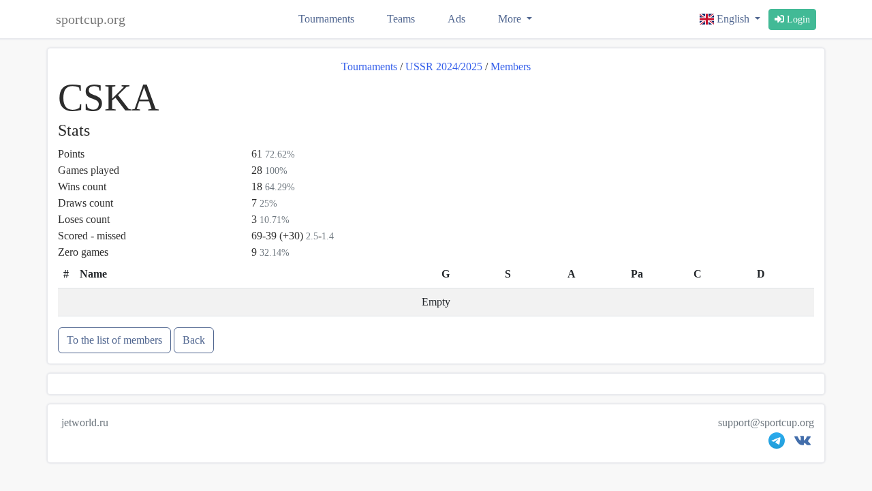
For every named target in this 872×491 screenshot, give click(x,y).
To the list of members (114, 340)
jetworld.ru (84, 422)
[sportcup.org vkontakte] (802, 443)
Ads (456, 19)
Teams (401, 19)
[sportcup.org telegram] (776, 443)
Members (510, 66)
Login (797, 19)
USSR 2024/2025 (443, 66)
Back (194, 340)
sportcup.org (90, 19)
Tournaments (326, 19)
